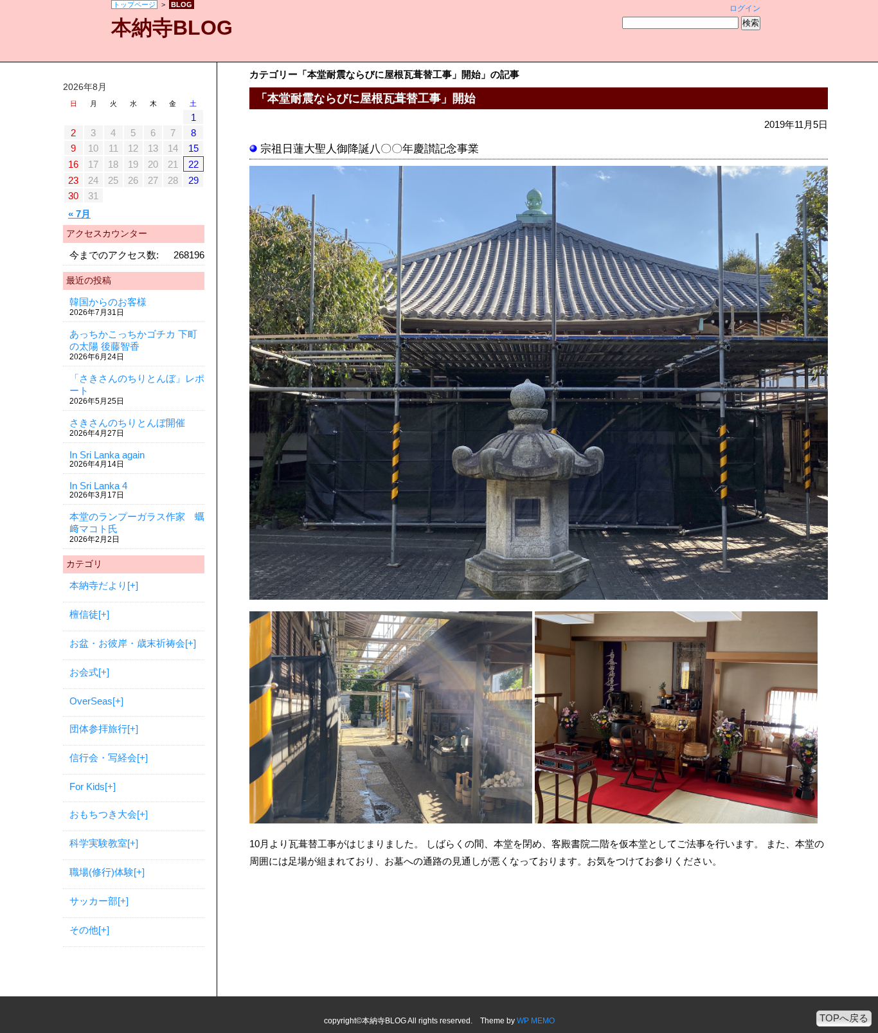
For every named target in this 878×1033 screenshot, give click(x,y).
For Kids (87, 786)
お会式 (83, 672)
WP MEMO (536, 1020)
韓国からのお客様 (108, 301)
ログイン (745, 8)
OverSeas (90, 701)
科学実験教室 (98, 843)
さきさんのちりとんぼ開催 (127, 422)
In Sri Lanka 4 (98, 485)
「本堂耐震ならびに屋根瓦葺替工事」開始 (366, 98)
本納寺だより (98, 585)
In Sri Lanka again (107, 454)
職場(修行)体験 (101, 872)
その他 (83, 929)
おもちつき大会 (103, 814)
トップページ (134, 4)
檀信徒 (83, 614)
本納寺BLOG (172, 27)
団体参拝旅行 (98, 728)
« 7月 (79, 213)
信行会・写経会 (103, 757)
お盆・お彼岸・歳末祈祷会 (127, 643)
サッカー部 (93, 900)
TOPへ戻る (844, 1017)
